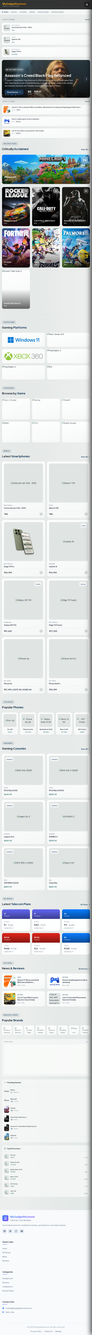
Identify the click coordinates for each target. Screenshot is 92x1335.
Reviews (5, 1261)
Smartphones (7, 1278)
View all (87, 19)
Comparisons (7, 1287)
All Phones (6, 1253)
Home (6, 12)
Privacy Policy (36, 1331)
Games (32, 12)
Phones (14, 12)
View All (84, 149)
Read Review (12, 92)
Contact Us (48, 1331)
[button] (5, 79)
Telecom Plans (43, 12)
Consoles (23, 12)
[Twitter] (10, 1231)
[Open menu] (87, 4)
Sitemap (58, 1331)
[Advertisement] (46, 1059)
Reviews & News (58, 12)
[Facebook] (4, 1231)
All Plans (84, 905)
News (4, 1257)
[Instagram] (16, 1231)
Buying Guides (8, 1291)
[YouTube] (22, 1231)
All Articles (83, 969)
